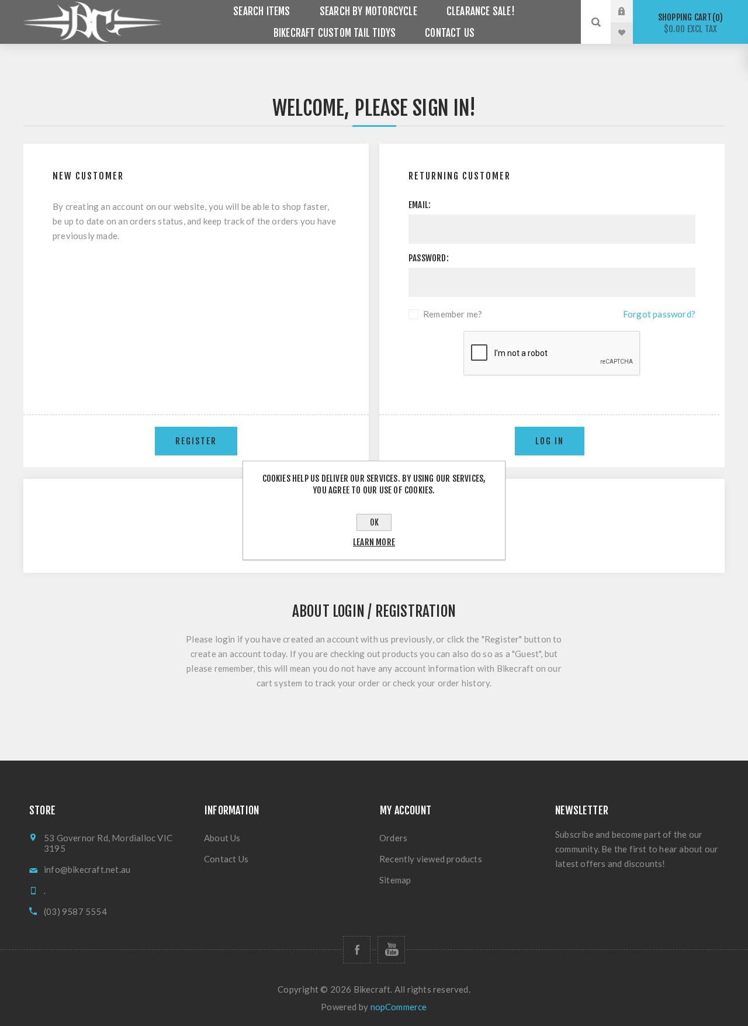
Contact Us (450, 33)
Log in (630, 11)
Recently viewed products (430, 859)
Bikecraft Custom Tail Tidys (334, 33)
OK (374, 522)
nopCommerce (398, 1006)
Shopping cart (688, 23)
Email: (419, 204)
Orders (393, 837)
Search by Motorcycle (368, 11)
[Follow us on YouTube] (391, 949)
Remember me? (452, 314)
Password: (428, 258)
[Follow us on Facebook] (356, 949)
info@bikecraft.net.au (87, 869)
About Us (222, 837)
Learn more (374, 542)
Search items (261, 11)
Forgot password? (659, 314)
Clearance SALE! (480, 11)
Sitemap (395, 880)
